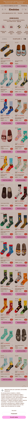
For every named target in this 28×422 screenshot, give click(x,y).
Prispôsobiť (14, 413)
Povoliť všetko (14, 417)
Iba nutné (14, 410)
